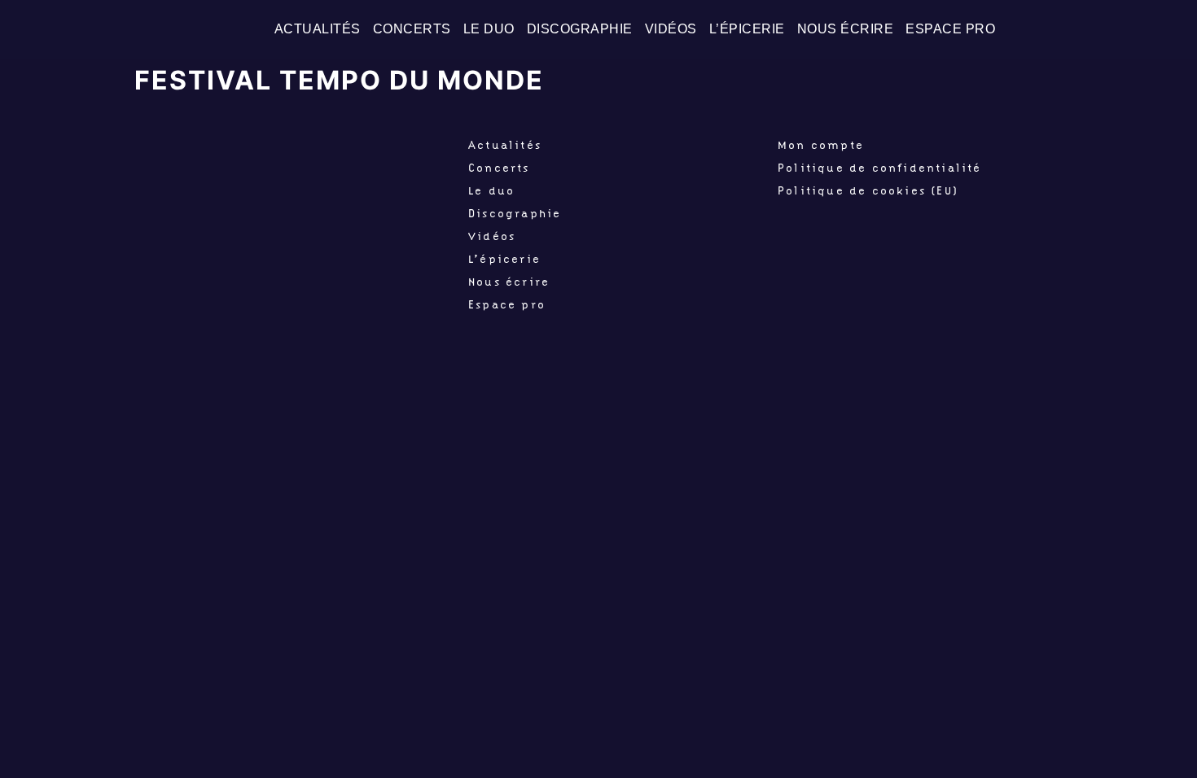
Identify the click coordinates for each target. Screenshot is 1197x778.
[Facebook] (1089, 29)
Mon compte (821, 144)
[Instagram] (1144, 29)
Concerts (412, 29)
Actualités (317, 29)
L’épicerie (747, 29)
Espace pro (950, 29)
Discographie (580, 29)
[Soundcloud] (1172, 29)
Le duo (489, 29)
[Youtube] (1116, 29)
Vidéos (671, 29)
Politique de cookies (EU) (868, 190)
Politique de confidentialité (880, 167)
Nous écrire (845, 29)
